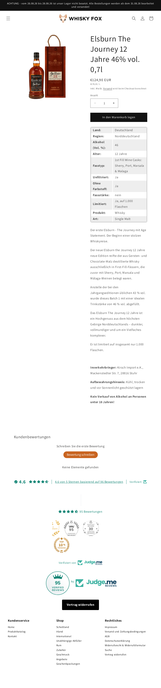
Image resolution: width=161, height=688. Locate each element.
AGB (107, 636)
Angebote (61, 659)
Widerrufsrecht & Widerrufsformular (125, 645)
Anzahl (94, 95)
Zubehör (61, 650)
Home (11, 627)
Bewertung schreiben (80, 455)
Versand (107, 88)
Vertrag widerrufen (80, 605)
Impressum (111, 627)
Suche (108, 650)
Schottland (62, 627)
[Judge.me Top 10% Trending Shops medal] (62, 545)
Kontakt (12, 636)
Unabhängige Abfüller (69, 640)
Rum (59, 645)
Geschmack (63, 654)
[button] (8, 18)
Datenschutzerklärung (117, 640)
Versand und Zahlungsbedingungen (125, 631)
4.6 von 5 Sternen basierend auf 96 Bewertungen (89, 482)
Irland (59, 631)
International (63, 636)
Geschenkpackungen (68, 663)
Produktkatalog (17, 631)
